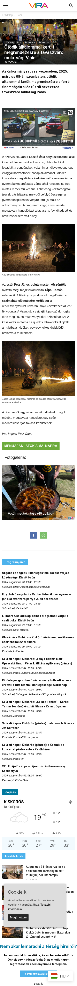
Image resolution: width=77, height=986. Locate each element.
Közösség (10, 42)
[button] (71, 5)
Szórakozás (44, 42)
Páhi (19, 42)
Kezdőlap (7, 15)
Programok (30, 42)
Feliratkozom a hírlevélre (38, 973)
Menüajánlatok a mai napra (30, 446)
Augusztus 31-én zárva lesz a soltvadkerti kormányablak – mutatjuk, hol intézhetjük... (46, 871)
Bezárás (38, 983)
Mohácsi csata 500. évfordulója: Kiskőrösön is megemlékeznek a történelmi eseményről (48, 932)
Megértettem (18, 917)
